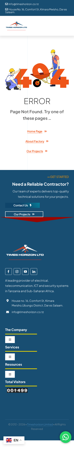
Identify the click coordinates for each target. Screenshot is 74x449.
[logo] (16, 22)
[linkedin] (33, 271)
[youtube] (25, 271)
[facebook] (8, 271)
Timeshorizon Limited (40, 424)
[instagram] (17, 271)
